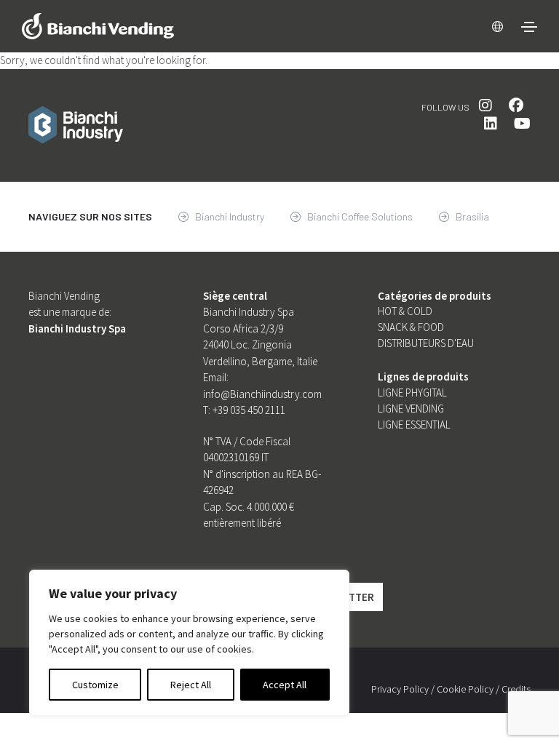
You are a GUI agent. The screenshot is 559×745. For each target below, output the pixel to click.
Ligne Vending (411, 408)
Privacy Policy (400, 689)
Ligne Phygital (412, 392)
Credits (516, 689)
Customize (95, 684)
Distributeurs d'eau (426, 343)
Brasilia (471, 216)
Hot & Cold (405, 311)
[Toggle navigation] (529, 27)
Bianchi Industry (228, 216)
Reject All (190, 684)
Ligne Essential (414, 424)
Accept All (284, 684)
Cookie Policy (465, 689)
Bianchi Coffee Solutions (359, 216)
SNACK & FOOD (411, 327)
